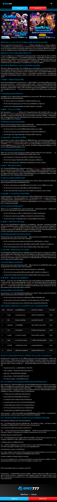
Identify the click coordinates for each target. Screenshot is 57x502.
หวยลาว (6, 285)
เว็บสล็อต (13, 256)
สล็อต (18, 57)
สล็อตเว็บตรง (26, 45)
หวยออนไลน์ (10, 143)
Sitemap (34, 494)
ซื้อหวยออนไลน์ (37, 168)
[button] (51, 3)
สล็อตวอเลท (9, 228)
